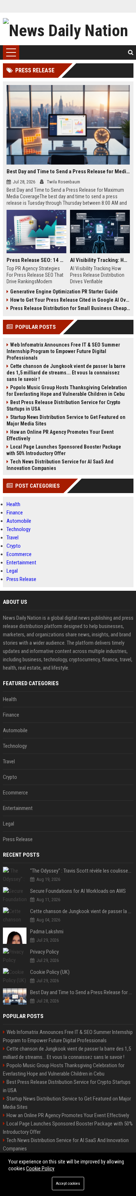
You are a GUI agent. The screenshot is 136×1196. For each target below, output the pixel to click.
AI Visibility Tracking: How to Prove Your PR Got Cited (100, 260)
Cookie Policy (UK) (50, 972)
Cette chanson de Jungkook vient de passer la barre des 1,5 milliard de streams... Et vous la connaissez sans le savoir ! (66, 372)
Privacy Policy (44, 952)
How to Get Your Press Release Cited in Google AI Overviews (70, 300)
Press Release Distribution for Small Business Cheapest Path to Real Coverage (70, 308)
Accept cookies (68, 1183)
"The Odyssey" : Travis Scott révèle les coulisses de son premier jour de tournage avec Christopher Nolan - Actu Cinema (81, 871)
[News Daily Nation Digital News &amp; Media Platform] (68, 29)
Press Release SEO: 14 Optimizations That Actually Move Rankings (36, 260)
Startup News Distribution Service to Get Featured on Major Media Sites (66, 420)
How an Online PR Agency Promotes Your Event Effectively (60, 435)
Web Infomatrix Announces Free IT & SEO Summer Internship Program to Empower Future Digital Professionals (63, 351)
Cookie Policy (40, 1168)
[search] (130, 52)
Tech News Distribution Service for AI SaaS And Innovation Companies (60, 465)
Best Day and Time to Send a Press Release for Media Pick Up (68, 171)
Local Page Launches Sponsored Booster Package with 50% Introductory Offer (64, 450)
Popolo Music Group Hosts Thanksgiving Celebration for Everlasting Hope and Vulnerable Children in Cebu (67, 391)
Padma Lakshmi (46, 931)
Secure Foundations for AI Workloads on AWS (78, 891)
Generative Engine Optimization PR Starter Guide (64, 291)
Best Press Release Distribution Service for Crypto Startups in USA (63, 405)
